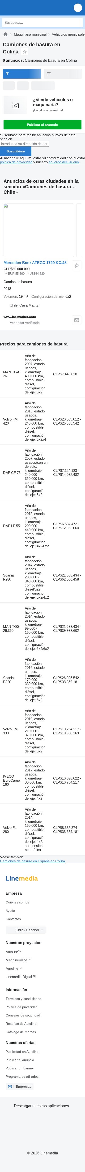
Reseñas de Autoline (21, 1024)
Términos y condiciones (23, 999)
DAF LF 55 (11, 526)
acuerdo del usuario (64, 162)
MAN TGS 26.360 (11, 628)
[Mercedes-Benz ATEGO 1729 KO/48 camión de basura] (42, 230)
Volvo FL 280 (9, 830)
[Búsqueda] (78, 22)
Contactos (13, 919)
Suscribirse (16, 151)
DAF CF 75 (12, 473)
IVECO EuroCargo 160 (11, 780)
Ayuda (10, 910)
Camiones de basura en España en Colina (32, 861)
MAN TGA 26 (11, 374)
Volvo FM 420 (10, 421)
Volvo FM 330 (10, 731)
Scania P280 (8, 577)
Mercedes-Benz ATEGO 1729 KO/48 (35, 263)
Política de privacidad (22, 1007)
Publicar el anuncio (42, 125)
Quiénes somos (17, 902)
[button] (78, 7)
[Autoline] (5, 34)
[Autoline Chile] (30, 7)
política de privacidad (16, 162)
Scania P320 (8, 680)
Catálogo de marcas (21, 1032)
